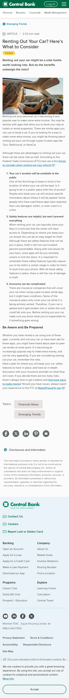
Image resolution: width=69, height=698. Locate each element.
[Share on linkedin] (26, 433)
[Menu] (64, 4)
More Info (8, 679)
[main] (34, 284)
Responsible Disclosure (37, 644)
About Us (42, 549)
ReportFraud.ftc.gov (49, 388)
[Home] (34, 505)
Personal (7, 12)
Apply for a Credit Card (16, 561)
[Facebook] (22, 616)
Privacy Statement (14, 638)
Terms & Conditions (41, 638)
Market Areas (45, 555)
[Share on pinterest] (36, 433)
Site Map (8, 651)
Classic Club (10, 588)
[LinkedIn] (14, 616)
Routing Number (46, 567)
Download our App (14, 573)
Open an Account (13, 549)
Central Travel (45, 600)
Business (20, 12)
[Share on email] (46, 433)
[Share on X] (16, 433)
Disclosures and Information (27, 449)
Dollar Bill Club (11, 594)
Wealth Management (55, 12)
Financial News (28, 404)
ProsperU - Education (15, 600)
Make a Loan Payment (15, 567)
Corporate (35, 12)
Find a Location (46, 573)
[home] (21, 4)
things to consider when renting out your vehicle (34, 163)
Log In (50, 4)
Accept (34, 689)
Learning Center (46, 588)
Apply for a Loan (12, 555)
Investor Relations (47, 561)
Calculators (43, 594)
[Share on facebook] (6, 433)
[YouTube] (5, 616)
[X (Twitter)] (31, 616)
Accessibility (10, 644)
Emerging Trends (29, 414)
